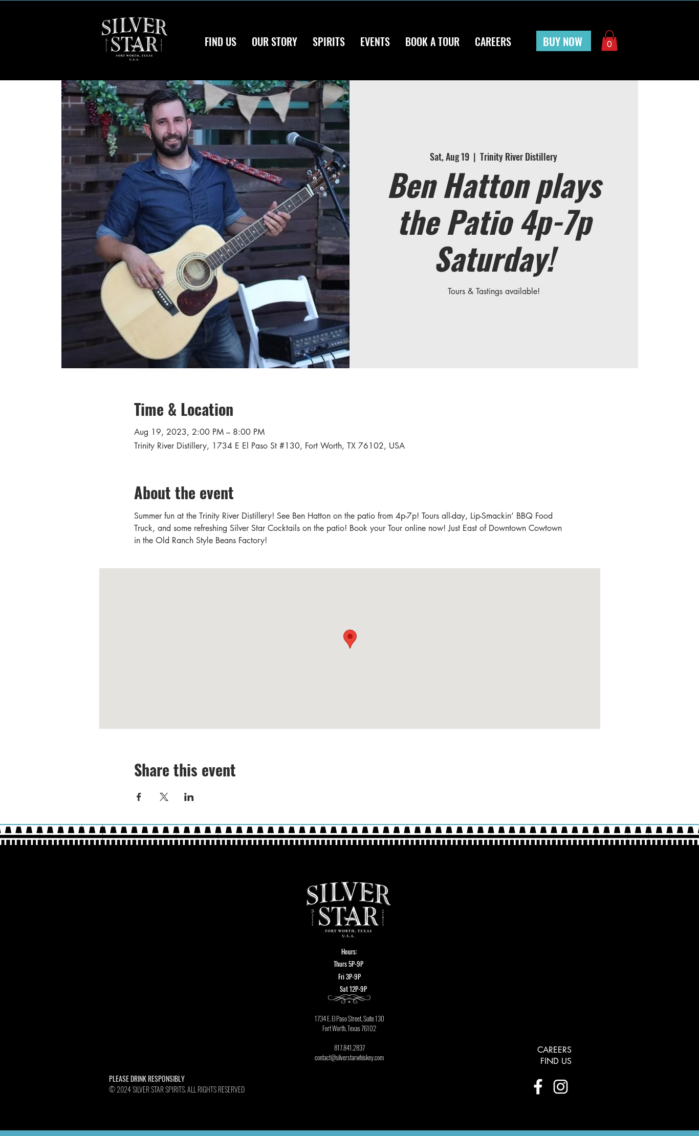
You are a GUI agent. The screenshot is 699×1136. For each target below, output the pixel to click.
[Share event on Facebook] (139, 797)
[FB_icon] (538, 1087)
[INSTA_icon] (561, 1087)
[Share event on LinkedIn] (189, 797)
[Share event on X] (164, 797)
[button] (609, 40)
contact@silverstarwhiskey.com (349, 1057)
